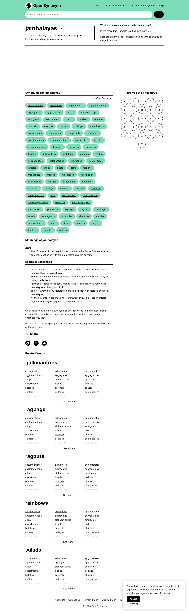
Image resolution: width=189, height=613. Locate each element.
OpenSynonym (47, 5)
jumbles (32, 167)
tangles (95, 223)
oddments (96, 188)
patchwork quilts (81, 202)
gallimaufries (49, 154)
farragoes (91, 147)
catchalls (32, 126)
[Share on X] (36, 343)
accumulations (35, 105)
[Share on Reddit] (44, 343)
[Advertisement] (94, 68)
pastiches (60, 202)
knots (60, 167)
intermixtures (96, 160)
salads (31, 216)
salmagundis (48, 216)
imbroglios (76, 160)
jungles (46, 167)
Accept (133, 599)
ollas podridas (90, 195)
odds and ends (36, 195)
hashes (99, 154)
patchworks (34, 209)
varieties (47, 230)
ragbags (69, 209)
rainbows (36, 503)
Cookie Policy (109, 599)
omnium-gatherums (38, 202)
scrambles (67, 216)
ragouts (85, 209)
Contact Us (74, 599)
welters (63, 230)
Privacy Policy (91, 599)
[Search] (159, 14)
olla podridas (69, 195)
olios (53, 195)
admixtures (56, 105)
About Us (60, 599)
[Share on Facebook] (27, 343)
